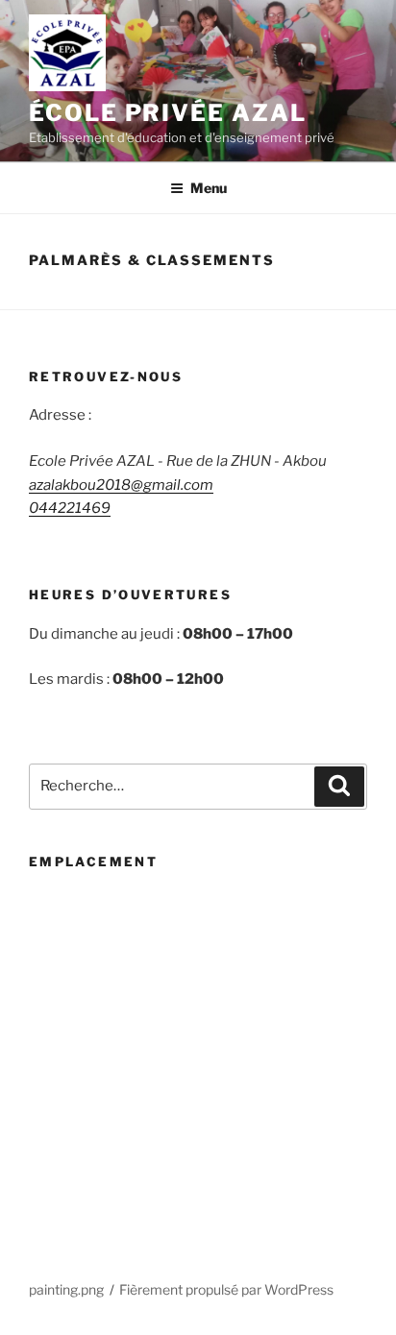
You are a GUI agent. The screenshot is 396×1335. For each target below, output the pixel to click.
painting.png (66, 1289)
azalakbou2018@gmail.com (121, 485)
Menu (208, 188)
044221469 (70, 508)
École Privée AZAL (168, 113)
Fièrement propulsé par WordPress (226, 1289)
